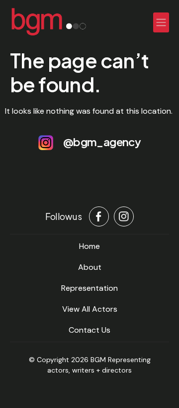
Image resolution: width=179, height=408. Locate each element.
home (89, 246)
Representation (89, 288)
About (89, 267)
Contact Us (89, 330)
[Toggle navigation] (161, 22)
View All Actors (89, 309)
